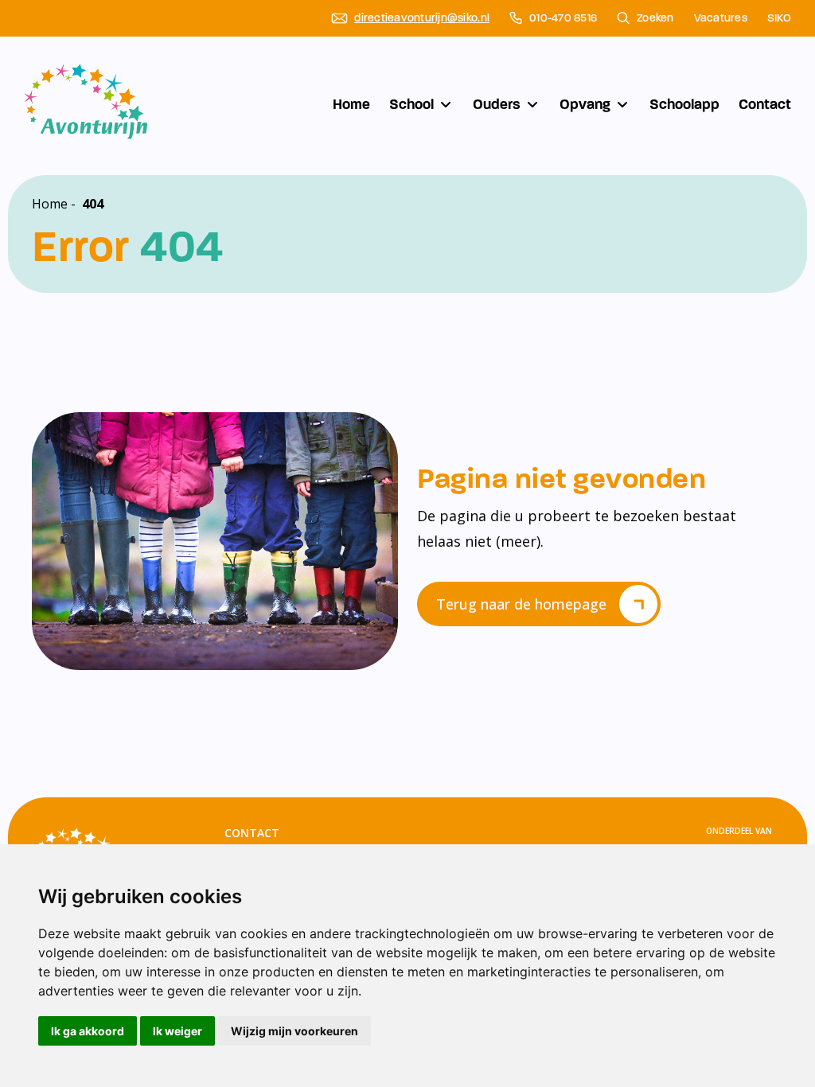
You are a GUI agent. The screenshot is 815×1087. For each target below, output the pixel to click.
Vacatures (720, 18)
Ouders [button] (497, 104)
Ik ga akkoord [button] (87, 1031)
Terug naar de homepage (521, 604)
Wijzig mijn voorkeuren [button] (294, 1031)
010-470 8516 (563, 18)
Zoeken (655, 18)
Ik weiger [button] (177, 1031)
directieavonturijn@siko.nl (421, 18)
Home (351, 104)
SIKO (779, 18)
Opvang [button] (585, 104)
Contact (765, 104)
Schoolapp (684, 104)
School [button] (411, 104)
